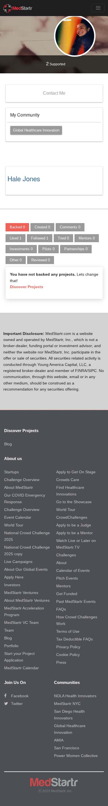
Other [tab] (16, 260)
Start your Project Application (19, 656)
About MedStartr (18, 487)
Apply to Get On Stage (76, 472)
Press (61, 662)
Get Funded (66, 593)
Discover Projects (26, 287)
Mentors (63, 586)
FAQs (61, 609)
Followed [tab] (39, 238)
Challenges (66, 555)
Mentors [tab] (87, 238)
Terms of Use (67, 631)
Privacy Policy (68, 647)
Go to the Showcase (74, 502)
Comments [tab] (70, 227)
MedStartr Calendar (21, 668)
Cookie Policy (68, 654)
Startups (11, 472)
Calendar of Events (73, 570)
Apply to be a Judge (73, 525)
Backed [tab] (17, 227)
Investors (12, 585)
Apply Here (14, 577)
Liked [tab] (15, 238)
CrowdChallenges (71, 517)
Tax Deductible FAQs (74, 639)
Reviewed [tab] (40, 260)
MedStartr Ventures (21, 592)
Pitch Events (67, 578)
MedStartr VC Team (21, 622)
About (61, 562)
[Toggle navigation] (98, 8)
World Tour (13, 525)
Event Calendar (17, 517)
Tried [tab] (63, 238)
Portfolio (11, 646)
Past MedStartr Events (76, 601)
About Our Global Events (26, 569)
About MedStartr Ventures (27, 600)
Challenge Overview (21, 479)
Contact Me (54, 93)
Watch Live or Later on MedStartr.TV (76, 543)
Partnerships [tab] (76, 249)
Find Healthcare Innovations (70, 490)
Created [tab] (42, 227)
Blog (8, 444)
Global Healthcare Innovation (36, 130)
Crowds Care (67, 479)
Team (9, 630)
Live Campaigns (18, 561)
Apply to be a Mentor (74, 533)
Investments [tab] (21, 249)
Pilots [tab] (48, 249)
